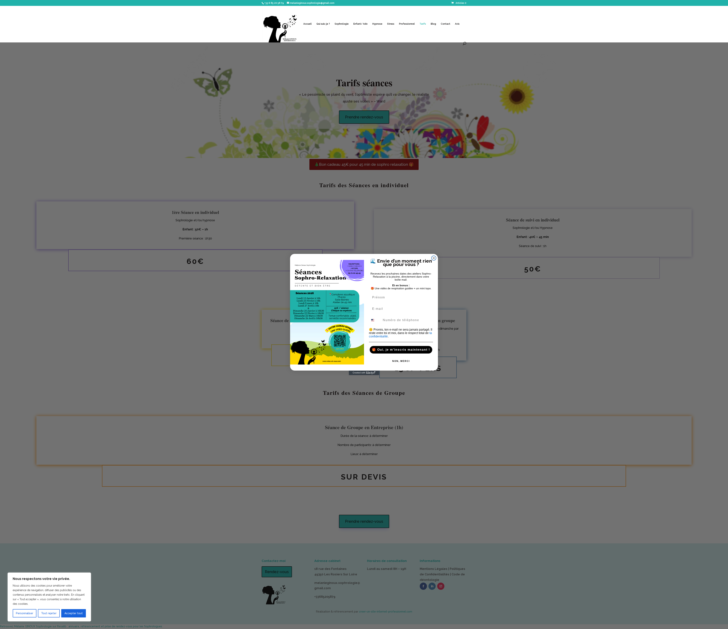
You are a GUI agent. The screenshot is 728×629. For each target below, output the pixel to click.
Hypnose (377, 24)
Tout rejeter (48, 613)
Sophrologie (342, 24)
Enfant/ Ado (360, 24)
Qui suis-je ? (323, 24)
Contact (445, 24)
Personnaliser (24, 613)
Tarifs (423, 24)
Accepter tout (73, 613)
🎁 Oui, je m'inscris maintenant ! (401, 349)
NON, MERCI (401, 361)
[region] (49, 597)
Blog (433, 24)
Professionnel (407, 24)
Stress (390, 24)
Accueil (307, 24)
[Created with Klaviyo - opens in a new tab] (364, 373)
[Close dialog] (433, 258)
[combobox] (375, 320)
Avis (457, 24)
